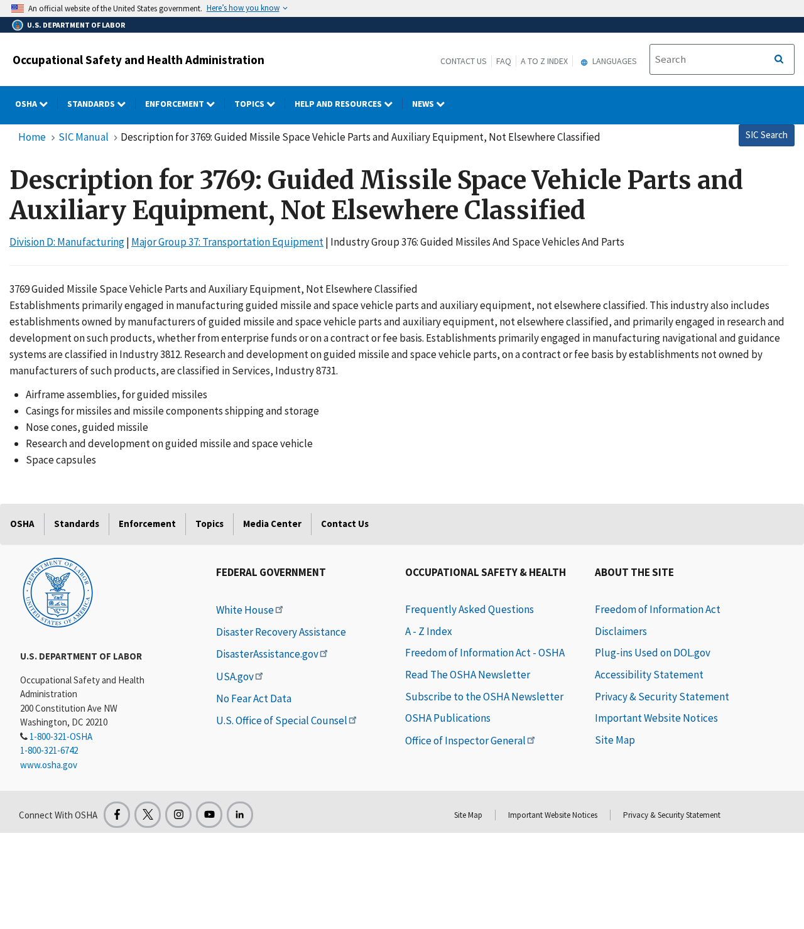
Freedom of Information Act (657, 609)
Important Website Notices (656, 718)
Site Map (615, 740)
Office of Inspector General (465, 740)
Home (32, 137)
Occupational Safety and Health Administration (138, 59)
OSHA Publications (448, 718)
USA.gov (235, 676)
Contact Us (463, 61)
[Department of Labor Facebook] (117, 814)
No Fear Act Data (253, 698)
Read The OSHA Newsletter (467, 675)
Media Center (272, 524)
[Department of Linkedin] (240, 814)
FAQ (503, 61)
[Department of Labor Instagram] (178, 814)
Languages (613, 61)
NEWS (424, 103)
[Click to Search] (779, 60)
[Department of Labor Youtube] (209, 814)
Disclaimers (621, 631)
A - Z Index (428, 631)
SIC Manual (83, 137)
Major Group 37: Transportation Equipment (227, 242)
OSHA (27, 103)
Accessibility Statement (649, 675)
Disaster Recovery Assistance (281, 632)
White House (245, 610)
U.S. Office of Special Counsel (281, 720)
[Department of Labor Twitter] (147, 814)
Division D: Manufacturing (66, 242)
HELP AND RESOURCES (339, 103)
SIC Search (767, 135)
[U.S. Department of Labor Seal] (57, 591)
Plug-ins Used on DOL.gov (652, 653)
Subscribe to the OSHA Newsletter (484, 697)
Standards (92, 103)
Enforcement (175, 103)
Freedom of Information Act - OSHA (485, 653)
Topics (250, 103)
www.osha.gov (48, 765)
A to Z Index (544, 61)
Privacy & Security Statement (662, 697)
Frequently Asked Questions (469, 609)
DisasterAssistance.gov (267, 654)
